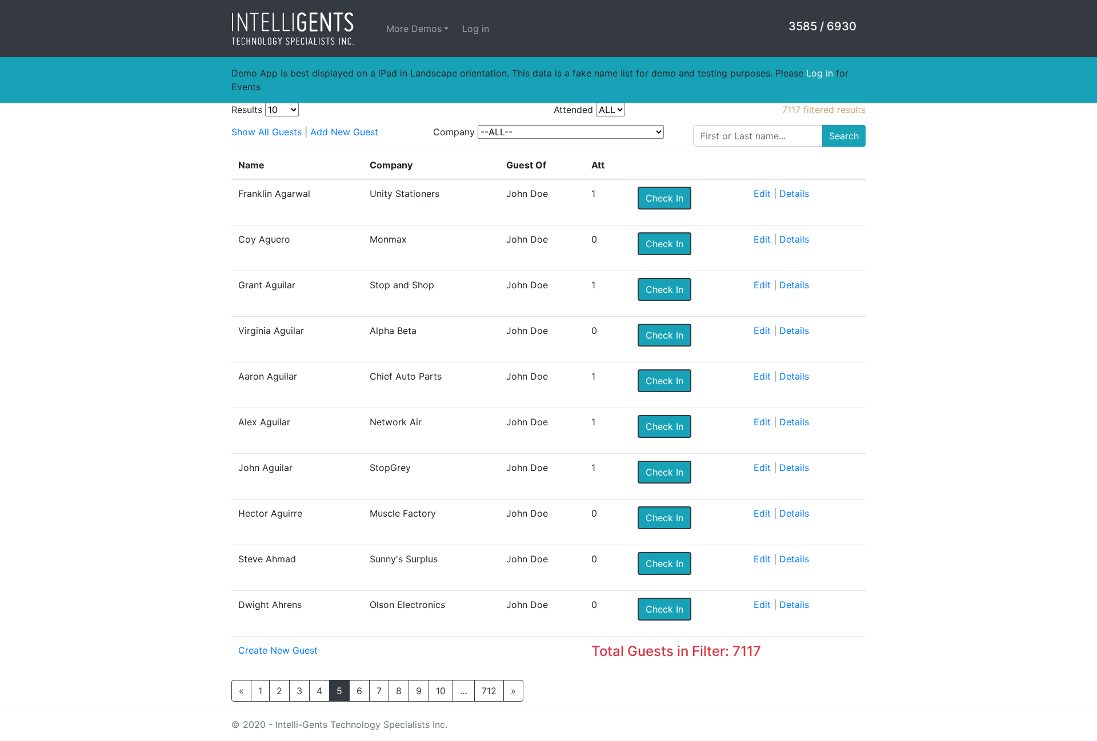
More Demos (414, 28)
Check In (664, 198)
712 (489, 690)
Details (794, 193)
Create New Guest (278, 650)
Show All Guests (266, 132)
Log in (475, 28)
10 (441, 690)
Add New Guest (344, 132)
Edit (762, 193)
